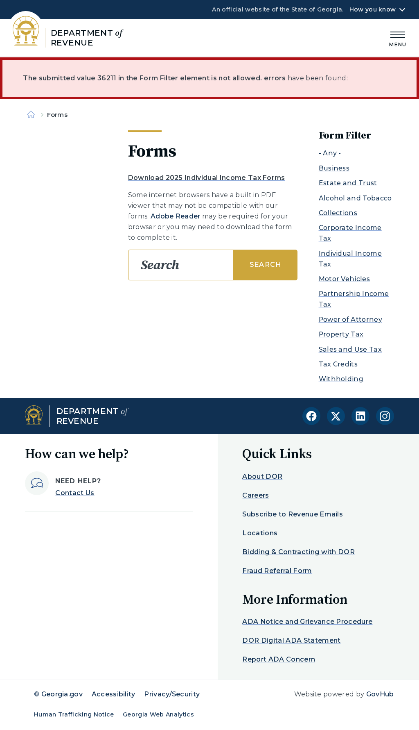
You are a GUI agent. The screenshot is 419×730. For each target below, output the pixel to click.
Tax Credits (338, 364)
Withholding (341, 379)
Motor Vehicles (344, 279)
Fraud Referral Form (277, 571)
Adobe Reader (175, 216)
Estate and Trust (348, 183)
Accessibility (113, 694)
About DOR (262, 476)
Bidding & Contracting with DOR (298, 552)
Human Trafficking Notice (74, 714)
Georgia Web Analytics (158, 714)
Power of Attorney (350, 319)
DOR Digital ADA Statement (291, 640)
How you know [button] (372, 9)
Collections (338, 213)
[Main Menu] (397, 38)
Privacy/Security (172, 694)
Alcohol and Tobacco (355, 198)
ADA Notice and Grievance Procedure (307, 621)
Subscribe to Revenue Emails (292, 514)
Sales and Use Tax (350, 349)
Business (334, 168)
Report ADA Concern (278, 659)
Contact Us (74, 493)
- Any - (330, 153)
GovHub (380, 694)
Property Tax (341, 334)
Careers (255, 495)
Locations (259, 533)
